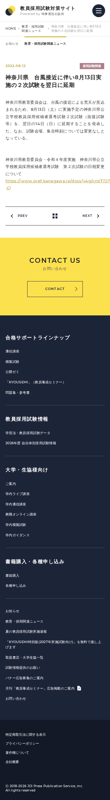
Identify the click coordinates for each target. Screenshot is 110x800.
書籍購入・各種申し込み (35, 561)
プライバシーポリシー (22, 743)
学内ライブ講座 (18, 494)
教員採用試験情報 (27, 419)
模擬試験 (12, 361)
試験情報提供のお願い (23, 667)
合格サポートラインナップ (38, 337)
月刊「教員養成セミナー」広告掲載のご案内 (40, 688)
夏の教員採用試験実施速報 (26, 631)
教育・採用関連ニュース (24, 621)
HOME (11, 29)
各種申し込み (16, 585)
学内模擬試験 (16, 525)
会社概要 (12, 762)
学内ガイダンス (18, 535)
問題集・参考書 (18, 392)
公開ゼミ (12, 372)
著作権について (17, 752)
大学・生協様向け (27, 470)
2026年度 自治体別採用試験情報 (31, 443)
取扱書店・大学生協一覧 (24, 657)
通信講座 (12, 351)
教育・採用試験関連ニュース (33, 28)
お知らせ (12, 44)
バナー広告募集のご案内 (24, 678)
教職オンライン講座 (21, 514)
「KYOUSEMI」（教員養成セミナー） (36, 382)
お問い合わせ (16, 698)
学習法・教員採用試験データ (28, 433)
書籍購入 (12, 575)
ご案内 (11, 484)
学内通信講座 (16, 504)
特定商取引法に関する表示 (26, 734)
